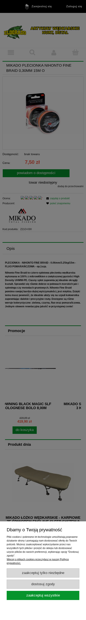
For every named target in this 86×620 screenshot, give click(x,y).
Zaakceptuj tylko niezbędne (43, 573)
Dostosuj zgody (43, 584)
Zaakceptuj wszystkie (43, 595)
